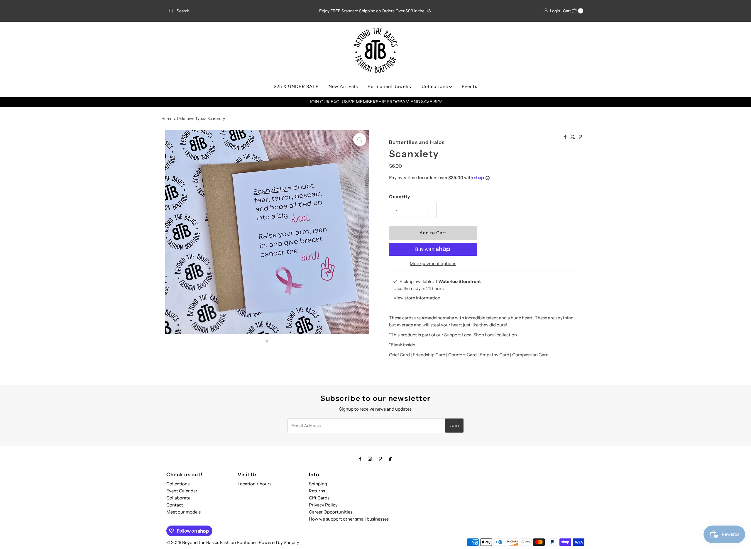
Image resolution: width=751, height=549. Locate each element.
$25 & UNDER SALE (296, 86)
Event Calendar (181, 491)
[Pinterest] (380, 458)
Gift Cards (319, 498)
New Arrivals (343, 86)
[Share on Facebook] (565, 137)
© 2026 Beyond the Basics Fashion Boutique (211, 542)
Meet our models (183, 512)
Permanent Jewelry (390, 86)
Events (469, 86)
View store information (416, 298)
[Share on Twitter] (573, 137)
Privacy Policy (323, 505)
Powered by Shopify (279, 542)
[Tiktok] (390, 458)
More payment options (433, 263)
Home (166, 118)
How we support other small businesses (349, 519)
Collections (435, 86)
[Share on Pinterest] (580, 137)
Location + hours (254, 484)
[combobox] (234, 11)
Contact (174, 505)
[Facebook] (360, 458)
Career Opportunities (330, 512)
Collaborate (178, 498)
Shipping (318, 484)
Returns (317, 491)
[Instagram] (370, 458)
